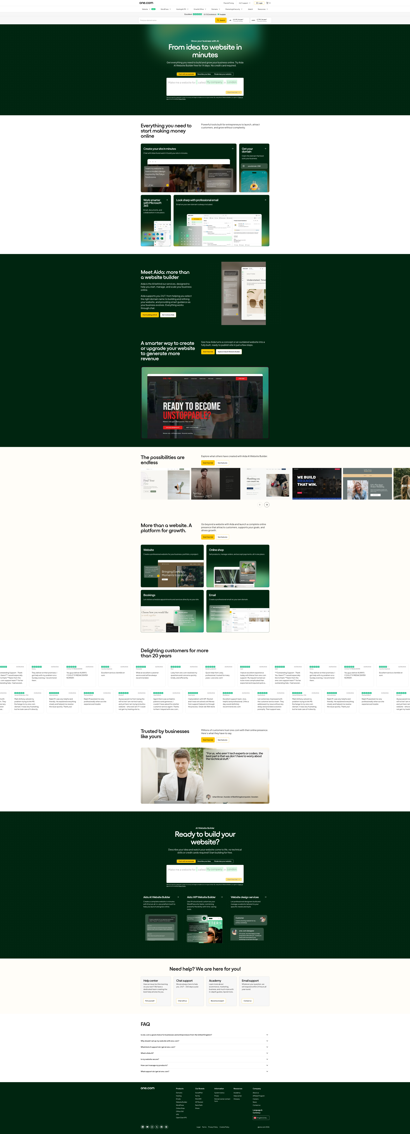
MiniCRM (198, 1099)
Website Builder (181, 1102)
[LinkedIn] (143, 1127)
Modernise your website (222, 74)
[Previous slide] (260, 504)
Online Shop (180, 1108)
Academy (237, 1093)
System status (219, 1093)
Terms (204, 1127)
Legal (198, 1127)
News (255, 1102)
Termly (197, 1096)
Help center (238, 1096)
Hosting (178, 1096)
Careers (256, 1099)
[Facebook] (161, 1127)
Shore (197, 1108)
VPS (177, 1114)
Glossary (237, 1099)
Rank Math (198, 1105)
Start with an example (186, 74)
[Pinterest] (166, 1127)
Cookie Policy (224, 1127)
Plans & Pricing (229, 3)
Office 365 (180, 1111)
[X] (157, 1127)
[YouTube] (147, 1127)
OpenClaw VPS (181, 1117)
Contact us (256, 1105)
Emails (178, 1099)
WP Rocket (199, 1102)
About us (256, 1093)
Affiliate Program (259, 1096)
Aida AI (250, 9)
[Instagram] (152, 1127)
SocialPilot (199, 1093)
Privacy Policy (182, 99)
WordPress (180, 1105)
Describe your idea (204, 74)
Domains (179, 1093)
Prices (216, 1096)
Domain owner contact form (222, 1100)
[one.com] (146, 3)
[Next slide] (266, 504)
